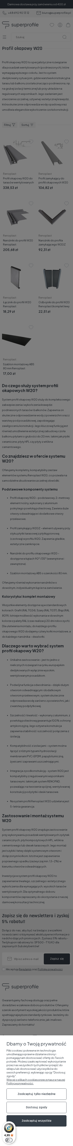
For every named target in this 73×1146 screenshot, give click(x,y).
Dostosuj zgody (36, 1107)
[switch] (9, 1140)
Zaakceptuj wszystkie (36, 1121)
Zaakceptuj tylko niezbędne (36, 1094)
